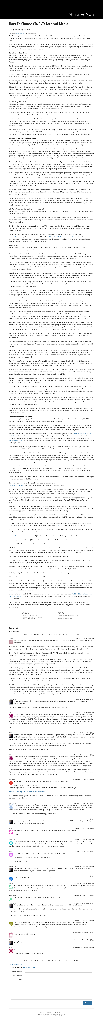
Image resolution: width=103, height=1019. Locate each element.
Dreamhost (51, 1016)
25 (60, 634)
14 (43, 634)
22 (56, 634)
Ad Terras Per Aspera (63, 614)
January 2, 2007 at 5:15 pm (83, 699)
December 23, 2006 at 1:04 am (82, 828)
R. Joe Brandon (13, 895)
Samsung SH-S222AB (16, 485)
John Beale (12, 779)
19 (51, 634)
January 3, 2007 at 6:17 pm (83, 638)
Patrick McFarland (27, 614)
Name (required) (17, 971)
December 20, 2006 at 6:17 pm (82, 883)
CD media (52, 237)
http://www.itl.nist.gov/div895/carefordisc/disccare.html (27, 792)
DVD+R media (73, 237)
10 (37, 634)
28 (65, 634)
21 (54, 634)
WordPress (44, 1016)
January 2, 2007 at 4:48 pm (83, 712)
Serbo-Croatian (20, 33)
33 (73, 634)
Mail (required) (17, 975)
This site (59, 525)
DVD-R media (60, 237)
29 (66, 634)
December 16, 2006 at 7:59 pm (82, 940)
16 (46, 634)
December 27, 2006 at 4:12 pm (82, 803)
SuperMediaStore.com (16, 237)
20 (52, 634)
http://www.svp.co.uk (38, 878)
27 (63, 634)
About (60, 1016)
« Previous (25, 634)
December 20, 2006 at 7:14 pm (82, 866)
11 (39, 634)
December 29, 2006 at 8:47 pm (82, 733)
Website (19, 979)
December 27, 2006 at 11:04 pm (81, 779)
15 (45, 634)
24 (59, 634)
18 (49, 634)
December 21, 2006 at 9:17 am (82, 851)
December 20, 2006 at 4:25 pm (82, 895)
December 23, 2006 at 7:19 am (82, 819)
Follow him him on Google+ (28, 618)
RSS (56, 1016)
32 (71, 634)
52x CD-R (76, 434)
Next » (78, 634)
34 (74, 634)
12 (40, 634)
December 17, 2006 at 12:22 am (81, 932)
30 (68, 634)
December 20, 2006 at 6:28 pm (82, 876)
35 (76, 634)
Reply (92, 638)
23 (57, 634)
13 (42, 634)
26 (62, 634)
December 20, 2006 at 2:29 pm (82, 903)
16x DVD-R (82, 434)
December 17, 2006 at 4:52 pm (82, 920)
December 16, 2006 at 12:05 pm (81, 947)
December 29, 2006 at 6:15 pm (82, 755)
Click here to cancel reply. (15, 964)
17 (48, 634)
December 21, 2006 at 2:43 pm (82, 839)
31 (69, 634)
